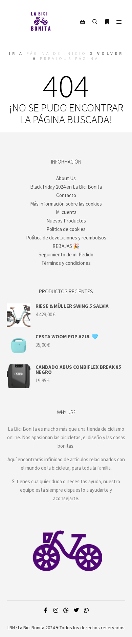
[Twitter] (76, 610)
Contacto (66, 195)
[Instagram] (55, 610)
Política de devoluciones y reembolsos (66, 237)
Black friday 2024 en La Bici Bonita (66, 187)
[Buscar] (95, 22)
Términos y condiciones (66, 263)
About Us (66, 178)
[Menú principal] (119, 22)
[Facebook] (45, 610)
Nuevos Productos (66, 220)
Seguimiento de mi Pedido (66, 254)
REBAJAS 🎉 (66, 246)
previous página (69, 58)
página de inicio (56, 53)
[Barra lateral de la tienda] (82, 22)
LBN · (12, 627)
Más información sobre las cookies (66, 203)
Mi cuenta (66, 212)
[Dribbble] (66, 610)
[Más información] (107, 22)
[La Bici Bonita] (40, 22)
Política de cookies (66, 229)
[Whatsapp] (86, 610)
